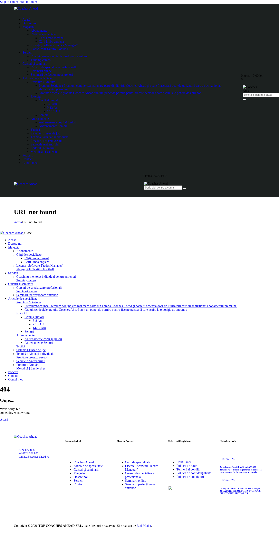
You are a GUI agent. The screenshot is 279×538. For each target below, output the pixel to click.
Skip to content (9, 1)
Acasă (18, 222)
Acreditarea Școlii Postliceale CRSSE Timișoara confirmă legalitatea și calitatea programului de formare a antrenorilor (241, 469)
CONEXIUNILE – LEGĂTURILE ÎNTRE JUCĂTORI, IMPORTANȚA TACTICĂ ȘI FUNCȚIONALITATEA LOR (240, 491)
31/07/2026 (227, 459)
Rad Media (144, 525)
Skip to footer (28, 1)
